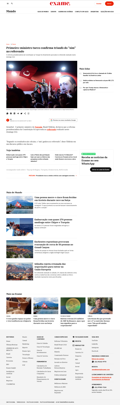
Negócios (9, 380)
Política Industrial (60, 375)
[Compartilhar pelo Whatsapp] (7, 113)
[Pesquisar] (12, 3)
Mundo (11, 11)
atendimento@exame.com (101, 369)
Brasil (8, 354)
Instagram (95, 347)
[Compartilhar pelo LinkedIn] (14, 113)
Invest (8, 377)
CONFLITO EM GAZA (81, 11)
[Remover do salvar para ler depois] (28, 113)
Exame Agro (26, 351)
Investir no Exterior (60, 362)
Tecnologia (26, 354)
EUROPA (53, 11)
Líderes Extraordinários (59, 367)
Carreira (9, 357)
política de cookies (33, 402)
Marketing (25, 344)
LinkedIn (95, 344)
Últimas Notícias (11, 345)
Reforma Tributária (60, 341)
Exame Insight (11, 368)
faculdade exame (81, 337)
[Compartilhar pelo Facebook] (11, 113)
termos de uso (21, 402)
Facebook (95, 351)
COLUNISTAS (10, 384)
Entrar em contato (98, 359)
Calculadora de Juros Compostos (44, 372)
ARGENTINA (95, 11)
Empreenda (79, 373)
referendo (51, 129)
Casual (24, 340)
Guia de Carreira (42, 356)
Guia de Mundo (43, 11)
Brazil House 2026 (60, 345)
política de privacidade (47, 402)
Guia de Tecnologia (43, 347)
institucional (10, 402)
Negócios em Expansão (58, 391)
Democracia (53, 170)
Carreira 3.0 (79, 352)
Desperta (78, 356)
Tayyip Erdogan (33, 170)
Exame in (78, 349)
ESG (7, 364)
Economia (9, 361)
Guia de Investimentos (41, 351)
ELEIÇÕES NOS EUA (107, 11)
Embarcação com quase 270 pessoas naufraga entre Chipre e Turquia (17, 157)
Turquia (38, 127)
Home (7, 44)
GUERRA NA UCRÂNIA (65, 11)
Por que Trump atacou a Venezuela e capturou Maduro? (95, 89)
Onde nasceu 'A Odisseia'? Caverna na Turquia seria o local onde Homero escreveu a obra (66, 157)
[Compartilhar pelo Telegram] (18, 113)
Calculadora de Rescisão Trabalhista (44, 367)
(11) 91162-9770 (100, 362)
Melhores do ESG (60, 387)
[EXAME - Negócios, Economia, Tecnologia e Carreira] (60, 3)
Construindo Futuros (61, 355)
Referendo (63, 170)
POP (23, 365)
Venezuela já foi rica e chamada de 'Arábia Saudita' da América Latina (97, 74)
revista (78, 341)
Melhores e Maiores (60, 383)
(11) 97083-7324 (100, 387)
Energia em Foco (60, 359)
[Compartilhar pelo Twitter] (21, 113)
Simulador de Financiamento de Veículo (43, 379)
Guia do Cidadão (42, 343)
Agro (76, 370)
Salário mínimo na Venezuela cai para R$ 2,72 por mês (98, 81)
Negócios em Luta (60, 371)
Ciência (24, 361)
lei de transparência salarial (65, 402)
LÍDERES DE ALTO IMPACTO (12, 349)
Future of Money (27, 358)
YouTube (95, 340)
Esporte (25, 347)
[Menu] (7, 3)
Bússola (57, 352)
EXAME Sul (58, 348)
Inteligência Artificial (10, 372)
